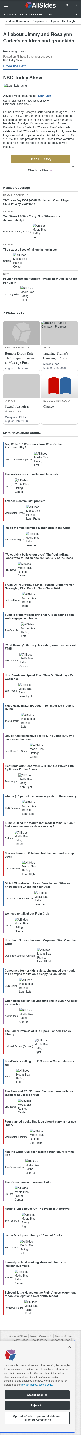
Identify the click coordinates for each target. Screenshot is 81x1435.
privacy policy (29, 1384)
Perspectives (39, 21)
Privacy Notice (19, 1340)
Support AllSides (60, 1340)
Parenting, (11, 51)
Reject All (37, 1405)
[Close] (69, 1346)
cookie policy (46, 1384)
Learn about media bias (16, 103)
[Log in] (67, 5)
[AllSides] (40, 5)
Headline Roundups (17, 21)
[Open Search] (76, 5)
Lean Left (44, 95)
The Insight (68, 21)
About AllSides (18, 1336)
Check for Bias (38, 170)
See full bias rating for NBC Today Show (24, 100)
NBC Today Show (12, 60)
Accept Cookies (37, 1395)
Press (33, 1336)
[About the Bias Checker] (73, 166)
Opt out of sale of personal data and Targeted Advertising (37, 1417)
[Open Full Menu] (6, 5)
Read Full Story (40, 159)
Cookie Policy (39, 1340)
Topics (55, 21)
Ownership (45, 1336)
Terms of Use (63, 1336)
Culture (22, 51)
